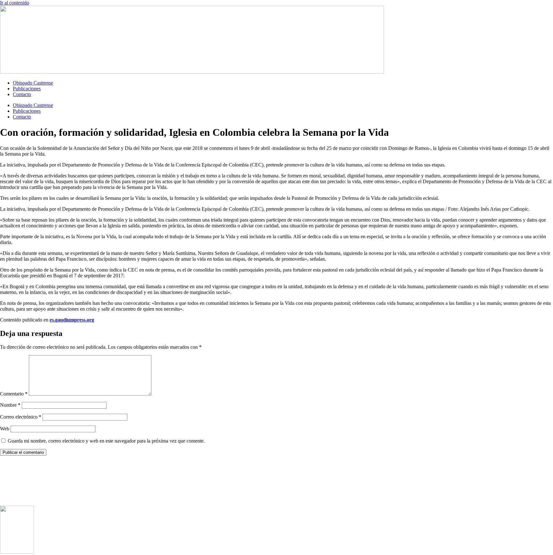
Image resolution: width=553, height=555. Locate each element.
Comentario (14, 393)
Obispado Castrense (33, 83)
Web (4, 428)
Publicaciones (27, 88)
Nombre (10, 405)
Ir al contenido (14, 2)
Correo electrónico (20, 417)
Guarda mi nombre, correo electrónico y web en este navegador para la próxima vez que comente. (106, 441)
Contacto (22, 94)
